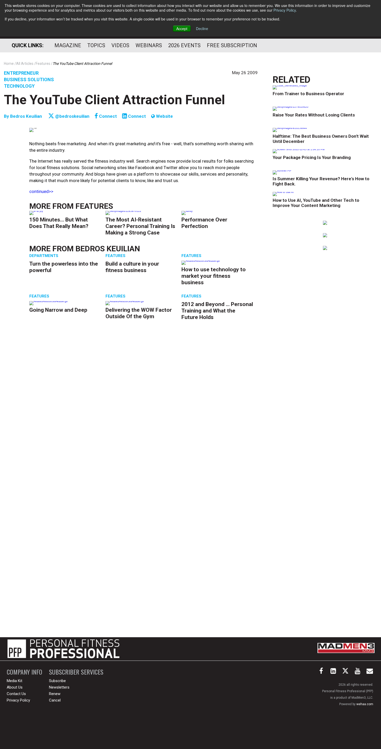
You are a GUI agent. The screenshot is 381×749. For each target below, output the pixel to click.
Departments (43, 255)
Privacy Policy (284, 10)
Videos (120, 45)
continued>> (41, 191)
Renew (54, 693)
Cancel (55, 700)
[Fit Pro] (63, 649)
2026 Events (184, 45)
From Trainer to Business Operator (308, 93)
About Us (15, 687)
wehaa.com (364, 704)
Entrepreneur (21, 73)
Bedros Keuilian (26, 116)
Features (94, 206)
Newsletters (59, 687)
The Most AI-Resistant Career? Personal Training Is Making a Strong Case (140, 226)
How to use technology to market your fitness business (213, 276)
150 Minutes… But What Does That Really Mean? (58, 223)
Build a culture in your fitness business (132, 267)
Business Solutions (29, 79)
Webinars (149, 45)
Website (164, 116)
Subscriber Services (76, 672)
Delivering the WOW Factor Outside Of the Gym (138, 313)
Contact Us (16, 693)
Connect (107, 116)
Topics (96, 45)
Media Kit (14, 680)
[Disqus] (143, 406)
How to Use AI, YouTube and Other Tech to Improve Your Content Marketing (316, 203)
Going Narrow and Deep (58, 310)
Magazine (67, 45)
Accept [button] (181, 28)
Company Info (24, 672)
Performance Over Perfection (204, 223)
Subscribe (57, 680)
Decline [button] (202, 28)
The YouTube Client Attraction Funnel (114, 99)
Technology (19, 86)
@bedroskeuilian (71, 116)
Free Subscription (232, 45)
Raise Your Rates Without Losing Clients (314, 114)
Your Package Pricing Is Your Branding (312, 157)
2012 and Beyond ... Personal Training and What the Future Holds (217, 310)
